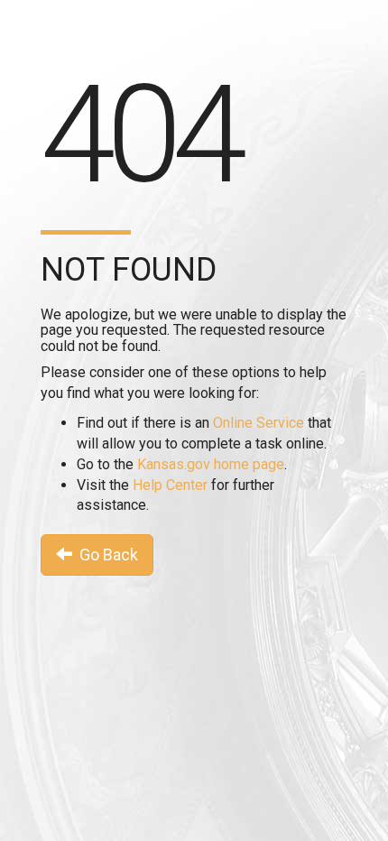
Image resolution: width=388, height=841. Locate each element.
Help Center (170, 485)
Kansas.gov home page (210, 464)
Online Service (258, 422)
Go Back (105, 554)
